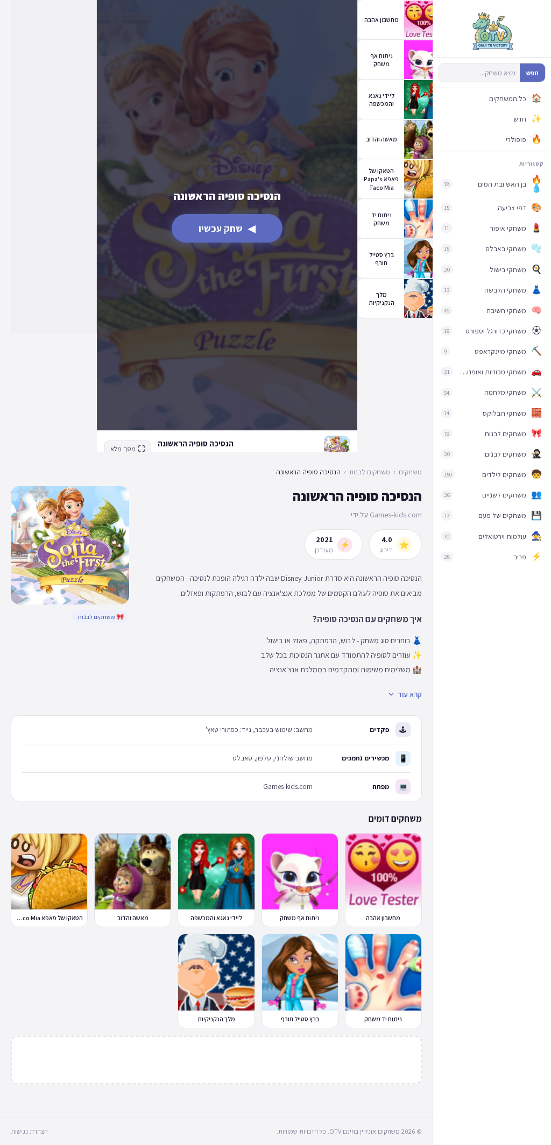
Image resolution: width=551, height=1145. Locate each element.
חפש (532, 72)
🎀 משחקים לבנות (100, 617)
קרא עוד (410, 694)
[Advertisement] (53, 166)
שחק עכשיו (227, 228)
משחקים (410, 472)
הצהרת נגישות (29, 1131)
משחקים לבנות (369, 472)
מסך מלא (123, 448)
